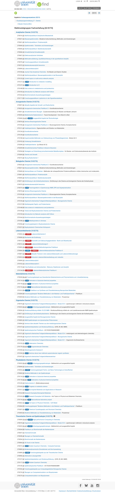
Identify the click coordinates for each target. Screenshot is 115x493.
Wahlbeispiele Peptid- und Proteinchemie (37, 204)
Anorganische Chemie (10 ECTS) (27, 102)
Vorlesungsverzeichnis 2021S (30, 17)
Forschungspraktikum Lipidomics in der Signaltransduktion (43, 98)
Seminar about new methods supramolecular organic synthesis (49, 353)
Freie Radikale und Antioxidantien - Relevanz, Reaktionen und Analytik (47, 267)
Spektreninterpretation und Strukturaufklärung (39, 327)
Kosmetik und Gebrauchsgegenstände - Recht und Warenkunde (52, 241)
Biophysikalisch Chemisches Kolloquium (37, 227)
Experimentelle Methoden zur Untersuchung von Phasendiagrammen (46, 138)
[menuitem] (86, 1)
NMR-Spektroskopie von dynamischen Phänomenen (41, 320)
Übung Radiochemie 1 (31, 158)
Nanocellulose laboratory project (41, 287)
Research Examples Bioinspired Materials (38, 393)
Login (78, 1)
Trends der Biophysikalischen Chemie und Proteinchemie (42, 211)
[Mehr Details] (15, 13)
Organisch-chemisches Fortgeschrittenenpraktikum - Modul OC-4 (45, 333)
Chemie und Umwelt (31, 154)
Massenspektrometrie (31, 39)
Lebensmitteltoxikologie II (40, 244)
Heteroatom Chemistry (36, 343)
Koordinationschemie (31, 131)
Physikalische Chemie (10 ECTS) (27, 360)
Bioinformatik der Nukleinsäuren (35, 439)
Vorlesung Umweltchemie (33, 141)
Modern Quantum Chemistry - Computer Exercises (44, 446)
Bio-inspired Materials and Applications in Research (45, 390)
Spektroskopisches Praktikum (34, 330)
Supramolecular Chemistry (40, 347)
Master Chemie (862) (25, 24)
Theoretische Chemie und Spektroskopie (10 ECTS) (34, 416)
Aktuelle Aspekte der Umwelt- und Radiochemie (39, 105)
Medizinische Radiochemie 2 (34, 115)
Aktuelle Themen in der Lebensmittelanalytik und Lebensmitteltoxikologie (55, 254)
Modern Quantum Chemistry (38, 462)
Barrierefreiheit (71, 491)
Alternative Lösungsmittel (33, 456)
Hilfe (80, 8)
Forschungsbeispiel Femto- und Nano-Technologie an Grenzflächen (51, 370)
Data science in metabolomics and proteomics (39, 88)
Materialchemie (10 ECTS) (25, 274)
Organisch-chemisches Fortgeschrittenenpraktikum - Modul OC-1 (45, 340)
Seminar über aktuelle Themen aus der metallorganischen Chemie (45, 323)
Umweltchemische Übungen (33, 112)
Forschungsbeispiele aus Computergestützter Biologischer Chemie (45, 469)
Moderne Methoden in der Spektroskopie (37, 373)
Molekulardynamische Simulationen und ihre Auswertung (43, 449)
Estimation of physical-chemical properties (42, 280)
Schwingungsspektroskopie (41, 307)
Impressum (62, 491)
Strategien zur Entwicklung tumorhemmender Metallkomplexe (44, 151)
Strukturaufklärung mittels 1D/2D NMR (37, 310)
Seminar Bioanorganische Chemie (35, 121)
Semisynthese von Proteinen (34, 171)
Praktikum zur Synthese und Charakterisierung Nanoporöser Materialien (53, 290)
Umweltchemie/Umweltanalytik (34, 52)
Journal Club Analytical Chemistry (35, 72)
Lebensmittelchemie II (39, 234)
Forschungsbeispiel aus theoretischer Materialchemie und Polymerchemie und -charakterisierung (57, 277)
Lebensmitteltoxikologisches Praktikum (45, 247)
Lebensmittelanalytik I (32, 68)
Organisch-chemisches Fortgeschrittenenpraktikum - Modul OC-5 (45, 304)
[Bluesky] (86, 485)
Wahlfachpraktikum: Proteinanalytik (36, 42)
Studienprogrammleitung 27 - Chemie (29, 21)
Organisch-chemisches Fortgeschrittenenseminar (40, 356)
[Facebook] (80, 485)
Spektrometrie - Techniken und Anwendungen (39, 45)
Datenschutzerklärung (84, 491)
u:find (24, 9)
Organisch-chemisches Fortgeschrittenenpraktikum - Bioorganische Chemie (48, 201)
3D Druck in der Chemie (32, 443)
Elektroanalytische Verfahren (34, 55)
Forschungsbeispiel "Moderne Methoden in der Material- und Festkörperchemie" (50, 294)
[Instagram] (97, 485)
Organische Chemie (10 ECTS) (27, 300)
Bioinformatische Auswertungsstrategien (37, 95)
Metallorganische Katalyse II (34, 350)
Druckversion (96, 491)
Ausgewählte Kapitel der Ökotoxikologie (45, 118)
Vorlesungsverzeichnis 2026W (36, 9)
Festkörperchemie (30, 128)
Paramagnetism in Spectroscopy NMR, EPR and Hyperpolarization (50, 188)
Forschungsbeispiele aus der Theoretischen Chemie (46, 452)
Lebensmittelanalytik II (32, 264)
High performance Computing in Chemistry (46, 419)
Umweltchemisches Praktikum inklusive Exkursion (40, 148)
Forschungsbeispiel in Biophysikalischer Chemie (40, 224)
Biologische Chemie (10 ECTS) (27, 161)
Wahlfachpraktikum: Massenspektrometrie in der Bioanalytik (44, 75)
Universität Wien (20, 1)
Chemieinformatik (30, 433)
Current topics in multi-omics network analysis (39, 78)
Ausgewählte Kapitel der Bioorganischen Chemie (40, 317)
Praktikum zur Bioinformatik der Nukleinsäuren (39, 429)
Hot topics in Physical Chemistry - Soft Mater (43, 403)
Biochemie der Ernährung (33, 237)
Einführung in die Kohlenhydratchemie (37, 181)
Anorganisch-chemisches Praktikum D (37, 108)
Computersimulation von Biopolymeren (37, 476)
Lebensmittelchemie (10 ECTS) (27, 231)
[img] (43, 5)
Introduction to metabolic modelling (40, 82)
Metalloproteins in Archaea (37, 221)
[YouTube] (92, 485)
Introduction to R (34, 85)
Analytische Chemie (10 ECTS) (27, 32)
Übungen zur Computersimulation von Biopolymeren (41, 472)
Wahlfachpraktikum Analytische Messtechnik (39, 35)
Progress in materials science (38, 386)
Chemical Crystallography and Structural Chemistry (45, 409)
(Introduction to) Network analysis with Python (39, 92)
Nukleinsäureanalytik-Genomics (35, 65)
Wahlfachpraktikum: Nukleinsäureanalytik (38, 49)
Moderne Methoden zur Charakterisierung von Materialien (43, 297)
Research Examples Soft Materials (40, 396)
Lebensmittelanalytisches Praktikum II (51, 250)
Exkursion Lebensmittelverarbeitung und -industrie (47, 257)
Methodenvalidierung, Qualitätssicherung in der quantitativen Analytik (47, 59)
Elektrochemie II (30, 383)
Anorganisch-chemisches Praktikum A (37, 125)
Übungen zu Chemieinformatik (34, 436)
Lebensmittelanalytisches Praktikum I (45, 270)
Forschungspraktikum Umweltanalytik (37, 62)
